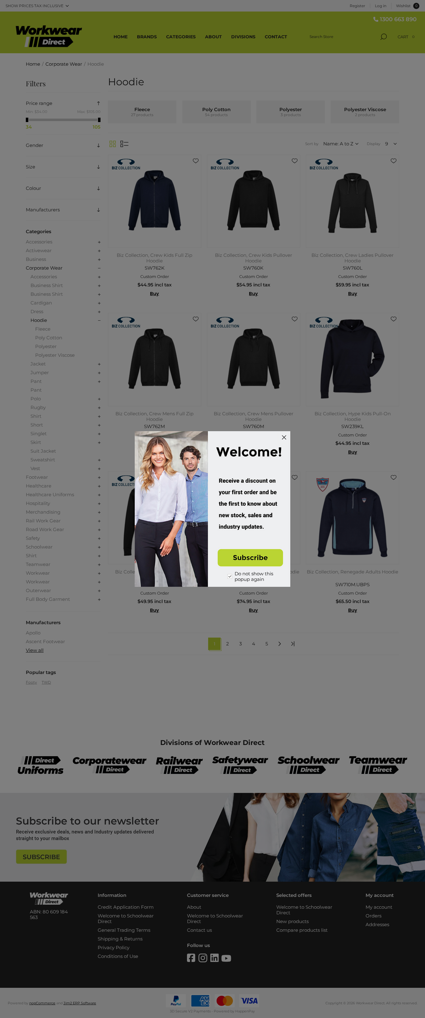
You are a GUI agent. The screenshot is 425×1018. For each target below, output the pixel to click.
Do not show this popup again (254, 576)
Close (284, 437)
